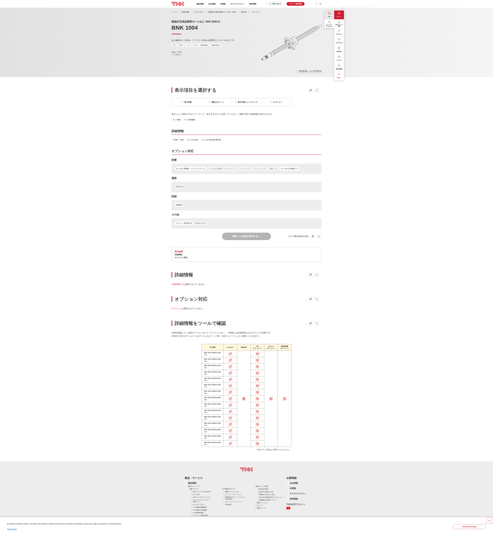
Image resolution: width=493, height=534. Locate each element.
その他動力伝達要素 (200, 510)
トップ (174, 12)
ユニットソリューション (233, 494)
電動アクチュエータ (232, 492)
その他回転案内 (198, 513)
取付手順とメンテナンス (248, 102)
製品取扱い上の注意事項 (310, 71)
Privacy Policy (12, 529)
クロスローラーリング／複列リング (201, 501)
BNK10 (244, 12)
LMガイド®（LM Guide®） (202, 492)
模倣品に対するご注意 (266, 494)
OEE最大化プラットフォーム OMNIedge (235, 498)
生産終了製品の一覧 (266, 492)
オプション (277, 102)
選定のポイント (218, 102)
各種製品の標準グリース (267, 500)
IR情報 (293, 488)
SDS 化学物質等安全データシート (271, 497)
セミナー (260, 505)
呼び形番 (188, 102)
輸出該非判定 (263, 489)
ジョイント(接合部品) (200, 515)
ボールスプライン (199, 504)
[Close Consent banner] (489, 520)
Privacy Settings (469, 527)
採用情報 (252, 4)
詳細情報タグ (178, 284)
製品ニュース (261, 508)
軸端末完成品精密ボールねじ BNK (222, 12)
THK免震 (228, 504)
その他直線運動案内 (200, 507)
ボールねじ (199, 12)
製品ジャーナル (262, 503)
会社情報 (294, 483)
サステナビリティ (298, 493)
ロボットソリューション (233, 502)
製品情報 (185, 12)
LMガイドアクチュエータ (202, 497)
